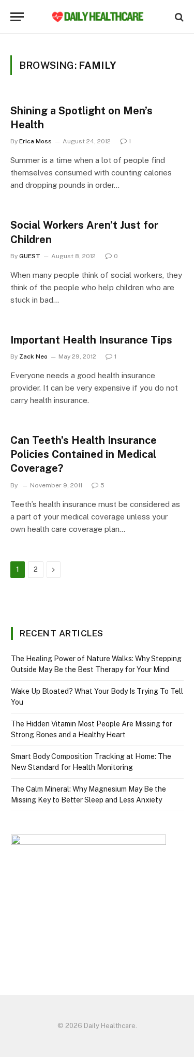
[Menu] (17, 16)
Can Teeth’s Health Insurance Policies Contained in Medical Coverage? (83, 454)
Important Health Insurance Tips (91, 340)
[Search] (178, 16)
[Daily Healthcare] (97, 17)
